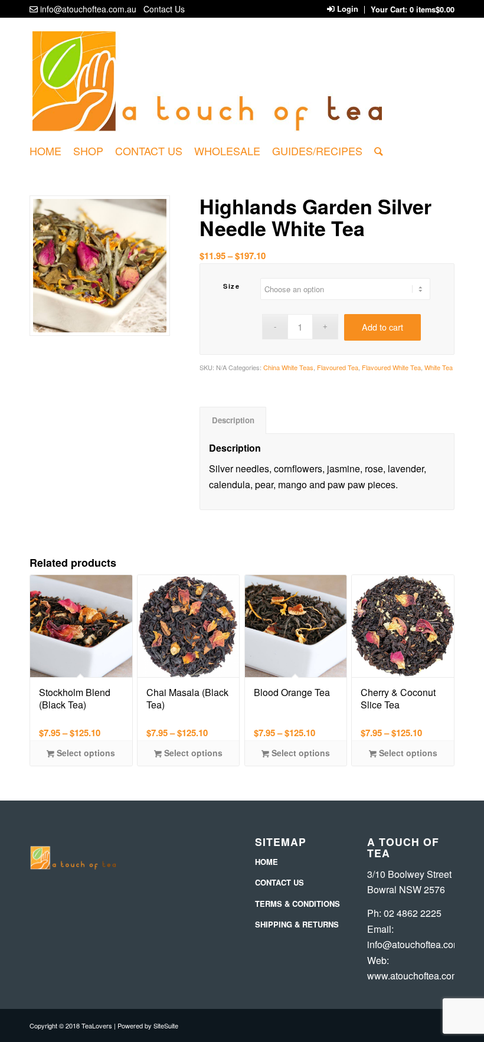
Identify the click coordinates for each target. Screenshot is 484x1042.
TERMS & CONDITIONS (297, 903)
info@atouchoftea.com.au (88, 9)
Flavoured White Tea (391, 367)
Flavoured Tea (337, 367)
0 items (432, 9)
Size (231, 286)
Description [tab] (233, 420)
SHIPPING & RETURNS (297, 924)
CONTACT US (279, 882)
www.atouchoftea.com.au (419, 975)
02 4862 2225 (413, 913)
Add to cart (382, 327)
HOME (266, 861)
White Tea (438, 367)
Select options (84, 753)
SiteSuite (165, 1025)
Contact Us (164, 9)
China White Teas (288, 367)
